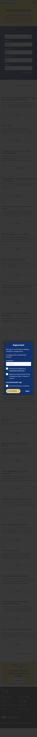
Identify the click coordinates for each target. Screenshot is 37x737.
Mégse (27, 391)
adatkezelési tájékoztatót (17, 371)
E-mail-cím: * (10, 361)
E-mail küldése (12, 391)
